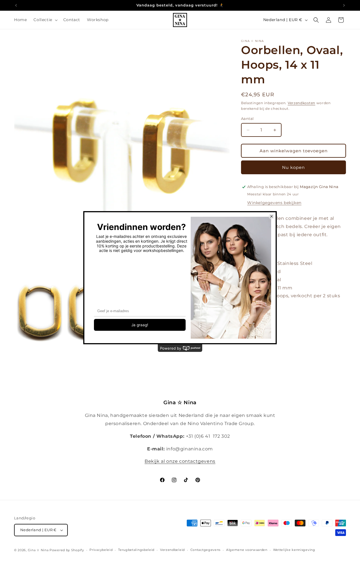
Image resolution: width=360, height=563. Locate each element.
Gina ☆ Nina (38, 550)
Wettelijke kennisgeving (294, 550)
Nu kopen (293, 167)
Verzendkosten (301, 103)
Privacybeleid (100, 550)
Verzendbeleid (172, 550)
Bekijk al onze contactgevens (180, 461)
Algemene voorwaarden (246, 550)
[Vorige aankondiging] (16, 5)
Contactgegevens (205, 550)
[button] (45, 20)
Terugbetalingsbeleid (136, 550)
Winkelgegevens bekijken (274, 202)
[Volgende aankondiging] (344, 5)
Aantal (247, 118)
